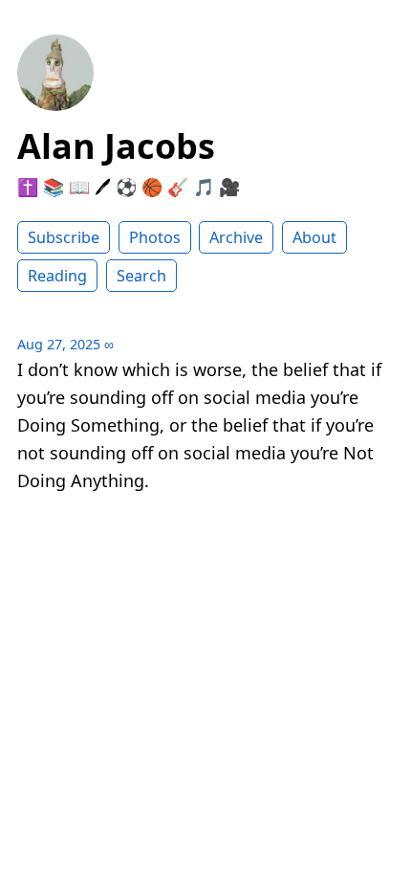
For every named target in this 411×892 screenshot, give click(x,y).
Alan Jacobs (116, 146)
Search (141, 275)
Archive (236, 237)
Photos (155, 237)
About (314, 237)
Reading (57, 275)
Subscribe (63, 237)
